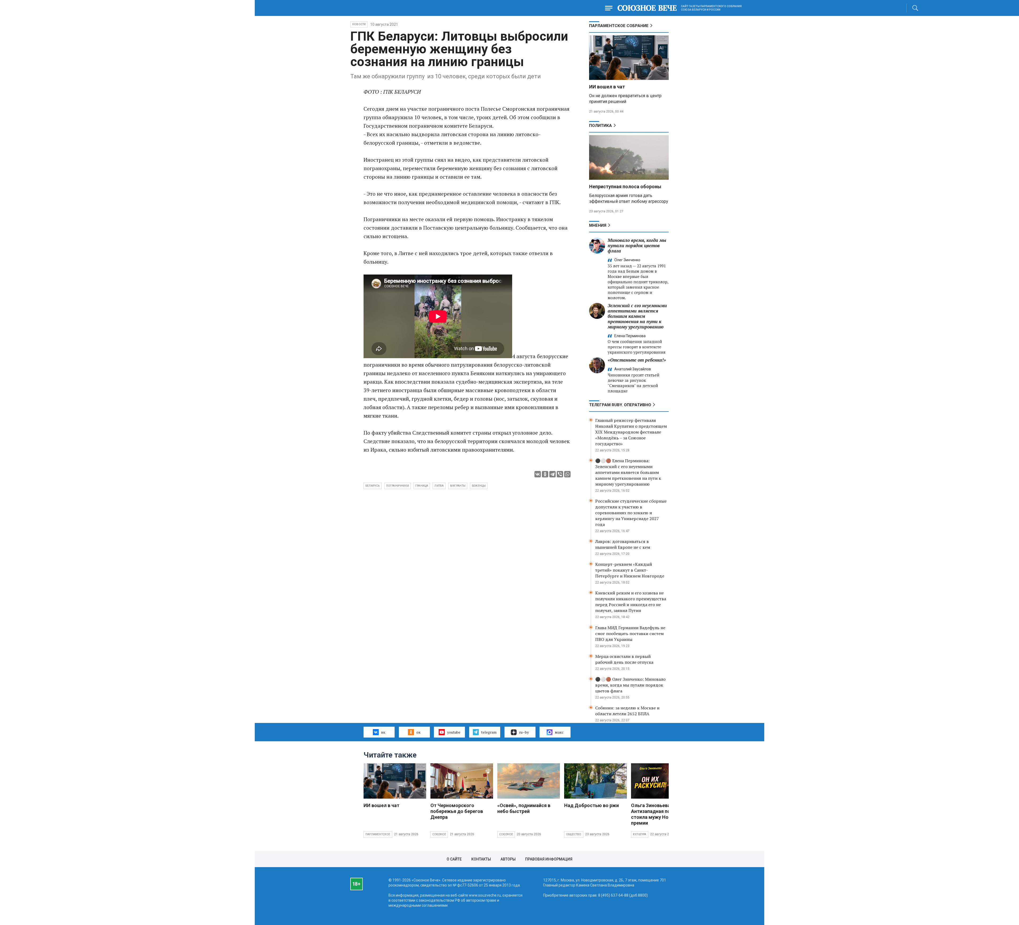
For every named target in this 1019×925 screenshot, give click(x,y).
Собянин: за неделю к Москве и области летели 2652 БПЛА (627, 711)
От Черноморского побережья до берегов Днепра (456, 811)
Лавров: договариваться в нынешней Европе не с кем (622, 544)
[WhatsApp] (567, 474)
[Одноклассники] (545, 474)
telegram (488, 732)
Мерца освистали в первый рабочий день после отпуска (624, 659)
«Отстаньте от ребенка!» (637, 360)
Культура (639, 834)
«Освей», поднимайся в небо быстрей (523, 808)
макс (559, 732)
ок (418, 732)
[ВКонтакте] (537, 474)
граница (421, 485)
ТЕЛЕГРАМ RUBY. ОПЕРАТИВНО (620, 404)
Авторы (508, 859)
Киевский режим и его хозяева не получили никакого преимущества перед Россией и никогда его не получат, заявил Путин (630, 601)
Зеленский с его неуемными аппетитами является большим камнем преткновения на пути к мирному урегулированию (637, 316)
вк (383, 732)
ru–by (524, 732)
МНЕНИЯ (597, 225)
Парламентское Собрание (619, 25)
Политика (600, 125)
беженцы (479, 485)
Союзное (439, 834)
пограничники (397, 485)
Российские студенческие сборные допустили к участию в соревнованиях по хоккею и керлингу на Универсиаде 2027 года (631, 512)
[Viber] (560, 474)
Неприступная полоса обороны (625, 186)
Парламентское (377, 834)
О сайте (454, 859)
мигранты (457, 485)
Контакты (481, 859)
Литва (439, 485)
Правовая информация (548, 859)
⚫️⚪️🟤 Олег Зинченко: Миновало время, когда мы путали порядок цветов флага (630, 685)
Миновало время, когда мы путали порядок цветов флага (637, 245)
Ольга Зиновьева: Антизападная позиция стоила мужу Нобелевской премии (662, 814)
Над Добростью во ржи (591, 805)
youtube (453, 732)
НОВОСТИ (359, 24)
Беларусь (372, 485)
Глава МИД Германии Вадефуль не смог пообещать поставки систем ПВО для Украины (630, 633)
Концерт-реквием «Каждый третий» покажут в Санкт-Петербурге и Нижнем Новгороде (629, 570)
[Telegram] (552, 474)
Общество (573, 834)
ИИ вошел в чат (607, 86)
